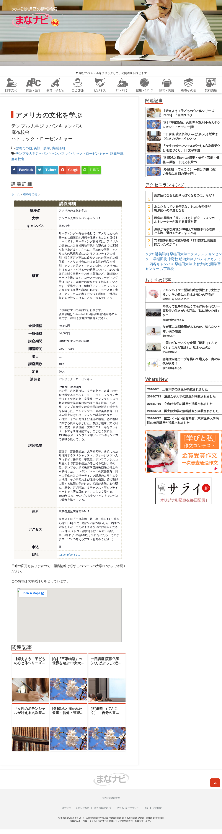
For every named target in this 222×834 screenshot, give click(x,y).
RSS (146, 807)
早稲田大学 (183, 263)
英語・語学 (42, 148)
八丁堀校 (167, 268)
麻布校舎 (17, 158)
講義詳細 (58, 148)
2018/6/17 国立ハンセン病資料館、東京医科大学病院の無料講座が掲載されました (183, 420)
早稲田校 (160, 258)
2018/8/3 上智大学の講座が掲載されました (177, 389)
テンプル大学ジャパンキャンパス (40, 153)
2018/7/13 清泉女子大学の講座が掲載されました (181, 396)
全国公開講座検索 (111, 797)
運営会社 (66, 807)
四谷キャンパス (162, 263)
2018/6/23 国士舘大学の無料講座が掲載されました (183, 411)
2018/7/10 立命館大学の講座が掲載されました (180, 403)
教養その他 (24, 148)
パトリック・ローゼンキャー (87, 153)
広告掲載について (103, 807)
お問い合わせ (82, 807)
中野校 (173, 258)
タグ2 (149, 253)
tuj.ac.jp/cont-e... (69, 554)
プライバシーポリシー (128, 807)
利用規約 (157, 807)
